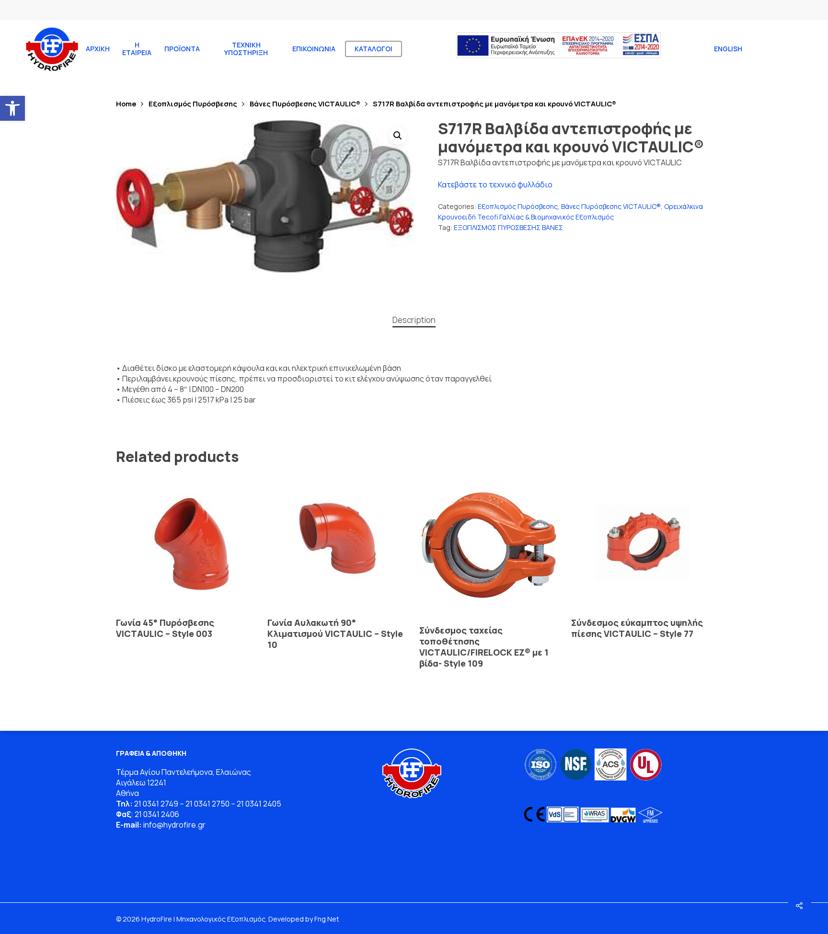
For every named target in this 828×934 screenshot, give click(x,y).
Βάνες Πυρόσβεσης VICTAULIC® (305, 103)
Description (414, 319)
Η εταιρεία (136, 49)
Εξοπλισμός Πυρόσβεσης (193, 103)
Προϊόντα (182, 49)
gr (202, 824)
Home (126, 103)
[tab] (414, 320)
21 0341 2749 (156, 803)
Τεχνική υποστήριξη (246, 49)
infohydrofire (170, 824)
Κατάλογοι (373, 49)
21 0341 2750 (207, 803)
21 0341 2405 (259, 803)
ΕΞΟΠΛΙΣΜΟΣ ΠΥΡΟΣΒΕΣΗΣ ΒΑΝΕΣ (508, 227)
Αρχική (98, 49)
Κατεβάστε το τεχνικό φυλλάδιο (495, 184)
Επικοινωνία (313, 49)
